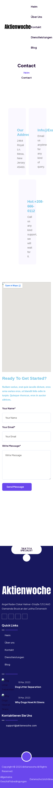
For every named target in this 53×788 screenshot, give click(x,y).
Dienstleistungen (41, 37)
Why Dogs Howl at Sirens (29, 702)
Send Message (15, 486)
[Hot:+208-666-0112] (33, 191)
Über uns (36, 16)
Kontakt (36, 27)
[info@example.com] (43, 120)
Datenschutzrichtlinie (41, 779)
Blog (34, 47)
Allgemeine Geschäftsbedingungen (13, 779)
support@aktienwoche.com (21, 725)
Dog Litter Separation (28, 686)
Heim (34, 6)
